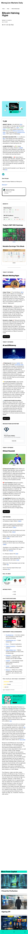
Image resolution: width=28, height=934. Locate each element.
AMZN (20, 148)
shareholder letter (19, 364)
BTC (4, 138)
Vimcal (7, 666)
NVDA (4, 129)
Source (14, 241)
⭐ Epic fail (6, 686)
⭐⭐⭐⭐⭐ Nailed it (8, 681)
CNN (16, 553)
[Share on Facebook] (4, 24)
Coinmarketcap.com (11, 640)
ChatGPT (8, 660)
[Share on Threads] (7, 24)
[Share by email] (2, 24)
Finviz (7, 644)
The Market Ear (9, 635)
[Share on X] (6, 24)
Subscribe (14, 440)
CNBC (19, 521)
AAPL (17, 127)
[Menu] (26, 2)
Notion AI (8, 669)
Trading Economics (10, 646)
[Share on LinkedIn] (9, 24)
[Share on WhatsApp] (13, 24)
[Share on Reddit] (11, 24)
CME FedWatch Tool (11, 650)
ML (7, 564)
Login (4, 689)
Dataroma (8, 655)
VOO (21, 124)
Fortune (11, 550)
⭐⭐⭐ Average (7, 684)
